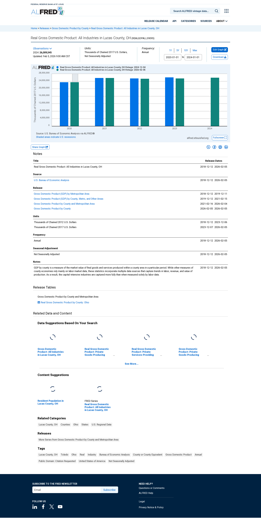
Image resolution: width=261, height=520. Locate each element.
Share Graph (38, 147)
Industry (92, 454)
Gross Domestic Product (179, 454)
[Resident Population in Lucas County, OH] (53, 389)
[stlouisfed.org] (47, 4)
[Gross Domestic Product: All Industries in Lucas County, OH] (53, 337)
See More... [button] (132, 363)
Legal (142, 501)
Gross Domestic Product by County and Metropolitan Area (64, 203)
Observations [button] (41, 48)
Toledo (64, 454)
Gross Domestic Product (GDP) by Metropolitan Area (61, 193)
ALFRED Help (146, 493)
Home (34, 28)
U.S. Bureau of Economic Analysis (51, 180)
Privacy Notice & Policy (151, 507)
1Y (170, 50)
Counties (65, 424)
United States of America (92, 461)
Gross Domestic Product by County (70, 28)
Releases (44, 28)
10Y (186, 50)
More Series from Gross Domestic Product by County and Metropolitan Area (78, 439)
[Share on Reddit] (220, 147)
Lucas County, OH (48, 424)
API (174, 21)
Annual (198, 454)
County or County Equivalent (147, 454)
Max (195, 50)
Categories (188, 21)
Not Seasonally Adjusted (121, 461)
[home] (48, 11)
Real (82, 454)
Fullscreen (219, 137)
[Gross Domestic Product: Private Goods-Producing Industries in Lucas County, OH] (194, 337)
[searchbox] (195, 11)
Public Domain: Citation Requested (57, 461)
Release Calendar (156, 21)
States (85, 424)
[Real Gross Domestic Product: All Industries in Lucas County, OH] (100, 389)
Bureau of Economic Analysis (114, 454)
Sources (206, 21)
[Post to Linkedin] (226, 147)
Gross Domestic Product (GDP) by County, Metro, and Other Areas (68, 198)
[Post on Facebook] (214, 147)
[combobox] (195, 11)
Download (218, 57)
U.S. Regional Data (101, 424)
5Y (177, 50)
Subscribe (109, 489)
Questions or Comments (151, 488)
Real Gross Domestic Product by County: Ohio (65, 302)
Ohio (75, 424)
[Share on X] (208, 147)
